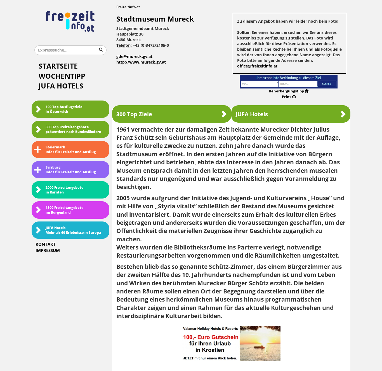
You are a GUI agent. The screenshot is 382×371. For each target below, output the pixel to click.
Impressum (48, 250)
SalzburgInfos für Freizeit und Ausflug (71, 169)
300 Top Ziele (134, 114)
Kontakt (46, 244)
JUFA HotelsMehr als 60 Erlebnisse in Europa (73, 230)
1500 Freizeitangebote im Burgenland (64, 210)
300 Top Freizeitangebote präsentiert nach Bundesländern (73, 129)
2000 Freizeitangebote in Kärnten (64, 190)
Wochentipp (62, 76)
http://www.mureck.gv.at (141, 62)
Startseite (58, 66)
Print (286, 97)
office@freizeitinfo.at (257, 66)
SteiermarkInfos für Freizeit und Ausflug (71, 149)
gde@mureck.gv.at (134, 56)
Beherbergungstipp (286, 91)
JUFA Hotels (61, 86)
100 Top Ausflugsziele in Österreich (64, 109)
